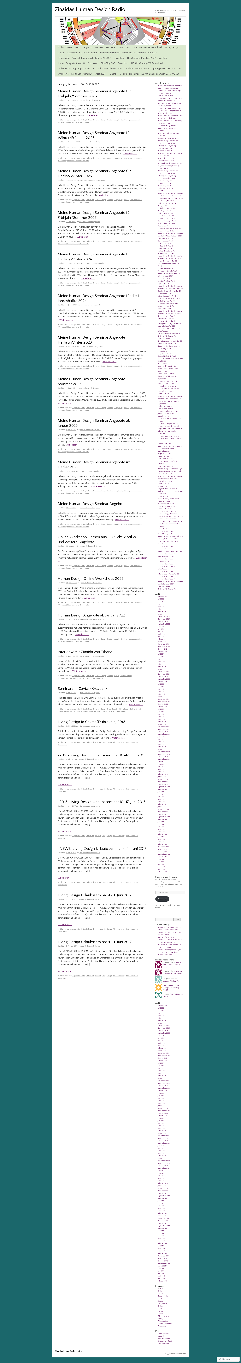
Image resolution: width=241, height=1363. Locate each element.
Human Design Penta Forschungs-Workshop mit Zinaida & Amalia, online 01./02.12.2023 (170, 471)
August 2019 (162, 789)
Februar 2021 (162, 747)
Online (126, 120)
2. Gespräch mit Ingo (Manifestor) (170, 324)
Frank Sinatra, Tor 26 (165, 238)
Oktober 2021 (163, 732)
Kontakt (99, 47)
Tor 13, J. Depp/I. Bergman (167, 514)
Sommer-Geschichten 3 (166, 571)
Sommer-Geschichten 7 (166, 554)
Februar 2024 (162, 667)
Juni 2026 (161, 601)
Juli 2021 (161, 737)
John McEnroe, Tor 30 (166, 216)
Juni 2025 (161, 629)
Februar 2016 (162, 872)
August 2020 (162, 762)
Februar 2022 (162, 722)
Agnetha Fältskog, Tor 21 (166, 281)
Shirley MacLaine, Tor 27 (166, 188)
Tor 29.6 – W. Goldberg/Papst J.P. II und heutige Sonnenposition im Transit (170, 523)
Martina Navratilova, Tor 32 (167, 251)
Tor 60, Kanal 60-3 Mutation (168, 389)
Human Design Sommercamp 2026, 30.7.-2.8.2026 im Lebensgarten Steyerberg (169, 143)
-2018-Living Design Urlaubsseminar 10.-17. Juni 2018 (102, 755)
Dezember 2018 (163, 809)
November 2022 (164, 702)
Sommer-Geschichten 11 (167, 519)
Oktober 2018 (163, 814)
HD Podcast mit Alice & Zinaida (108, 68)
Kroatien (110, 120)
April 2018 (161, 829)
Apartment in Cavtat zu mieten (82, 52)
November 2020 (164, 754)
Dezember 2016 (163, 847)
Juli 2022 (161, 709)
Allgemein (76, 120)
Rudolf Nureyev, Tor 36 (166, 208)
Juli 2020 (161, 764)
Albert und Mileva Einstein (167, 366)
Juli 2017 (161, 837)
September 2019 (164, 787)
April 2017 (161, 839)
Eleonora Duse (163, 496)
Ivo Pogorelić (162, 486)
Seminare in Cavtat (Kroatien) (82, 689)
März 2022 (161, 719)
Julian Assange (163, 331)
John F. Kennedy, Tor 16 (166, 178)
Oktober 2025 (163, 621)
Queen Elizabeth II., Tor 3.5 (168, 356)
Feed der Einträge (164, 1338)
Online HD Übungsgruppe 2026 (74, 68)
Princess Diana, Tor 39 (166, 148)
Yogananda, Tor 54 (164, 226)
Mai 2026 (161, 604)
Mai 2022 (161, 714)
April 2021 (161, 742)
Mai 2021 (161, 739)
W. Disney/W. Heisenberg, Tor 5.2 (170, 436)
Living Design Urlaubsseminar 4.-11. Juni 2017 (95, 895)
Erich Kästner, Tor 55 (165, 213)
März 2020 (162, 772)
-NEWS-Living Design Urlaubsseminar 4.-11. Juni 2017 (102, 849)
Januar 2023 (162, 697)
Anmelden (161, 1336)
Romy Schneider (164, 501)
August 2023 (162, 682)
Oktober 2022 (163, 704)
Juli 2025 (161, 626)
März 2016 (161, 869)
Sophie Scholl (163, 351)
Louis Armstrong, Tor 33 (167, 126)
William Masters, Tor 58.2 (167, 406)
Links (120, 47)
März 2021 (161, 744)
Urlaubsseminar (136, 120)
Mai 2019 (161, 797)
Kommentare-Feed (165, 1341)
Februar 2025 (163, 639)
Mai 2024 (161, 659)
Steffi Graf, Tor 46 (164, 339)
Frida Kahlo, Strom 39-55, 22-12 (169, 329)
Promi (160, 1308)
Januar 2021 (162, 749)
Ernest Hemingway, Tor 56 (167, 261)
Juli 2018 (161, 822)
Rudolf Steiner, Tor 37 (165, 293)
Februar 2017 (162, 844)
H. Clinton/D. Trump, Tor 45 (168, 336)
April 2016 (161, 867)
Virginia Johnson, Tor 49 (166, 218)
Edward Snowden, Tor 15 (167, 268)
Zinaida (160, 421)
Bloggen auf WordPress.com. (175, 1354)
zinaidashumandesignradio (90, 100)
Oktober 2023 (163, 677)
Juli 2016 (161, 859)
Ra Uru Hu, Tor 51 (164, 278)
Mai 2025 (161, 631)
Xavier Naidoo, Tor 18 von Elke (169, 499)
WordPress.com (164, 1344)
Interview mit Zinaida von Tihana (85, 652)
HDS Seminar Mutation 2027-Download (147, 58)
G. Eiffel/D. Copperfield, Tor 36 (169, 424)
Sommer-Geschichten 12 (167, 511)
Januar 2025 (162, 641)
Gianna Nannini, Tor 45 (166, 161)
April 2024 (161, 662)
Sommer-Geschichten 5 (166, 564)
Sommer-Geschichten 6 (166, 559)
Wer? (78, 47)
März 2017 (161, 842)
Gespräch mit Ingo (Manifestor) (169, 334)
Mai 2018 (161, 827)
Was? (69, 47)
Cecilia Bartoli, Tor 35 (165, 168)
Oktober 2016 (163, 852)
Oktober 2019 (163, 784)
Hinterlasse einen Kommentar (78, 122)
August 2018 (162, 819)
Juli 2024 (161, 654)
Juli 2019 (161, 792)
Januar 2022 (162, 724)
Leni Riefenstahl (163, 529)
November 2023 (164, 674)
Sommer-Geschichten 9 (166, 546)
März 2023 (161, 694)
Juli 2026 (161, 599)
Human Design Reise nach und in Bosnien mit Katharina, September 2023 (170, 448)
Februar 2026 (163, 611)
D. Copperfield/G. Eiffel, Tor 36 (169, 504)
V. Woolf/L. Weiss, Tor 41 (167, 386)
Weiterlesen (94, 115)
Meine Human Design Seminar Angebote (91, 504)
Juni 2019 (161, 794)
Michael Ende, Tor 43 (165, 246)
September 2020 (164, 759)
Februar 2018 (162, 834)
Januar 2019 (162, 807)
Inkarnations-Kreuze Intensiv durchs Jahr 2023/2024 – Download (91, 58)
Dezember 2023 (163, 672)
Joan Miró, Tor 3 (163, 191)
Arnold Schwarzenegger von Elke (170, 551)
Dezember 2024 (163, 644)
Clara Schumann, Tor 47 (166, 506)
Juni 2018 (161, 824)
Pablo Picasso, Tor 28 (166, 319)
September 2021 (164, 734)
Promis (160, 1311)
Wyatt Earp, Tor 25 (165, 283)
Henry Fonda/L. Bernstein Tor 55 (170, 341)
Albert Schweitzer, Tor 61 (167, 223)
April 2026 (161, 606)
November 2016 (163, 849)
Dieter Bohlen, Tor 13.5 (166, 384)
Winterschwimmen (110, 52)
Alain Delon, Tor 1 (164, 308)
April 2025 (161, 634)
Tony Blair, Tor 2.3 (164, 354)
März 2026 (161, 609)
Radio (61, 47)
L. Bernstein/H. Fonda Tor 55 (168, 574)
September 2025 (164, 624)
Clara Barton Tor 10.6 (165, 409)
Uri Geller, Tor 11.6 (164, 416)
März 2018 (161, 832)
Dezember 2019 (163, 779)
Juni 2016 (161, 862)
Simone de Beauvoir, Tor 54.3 (168, 401)
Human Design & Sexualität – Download (78, 63)
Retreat (116, 676)
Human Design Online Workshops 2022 (90, 579)
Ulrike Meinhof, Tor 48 (166, 253)
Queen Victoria (163, 561)
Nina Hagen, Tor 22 (164, 211)
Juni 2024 (161, 657)
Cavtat (61, 52)
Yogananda (162, 404)
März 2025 (161, 636)
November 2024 (164, 646)
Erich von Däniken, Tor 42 (167, 203)
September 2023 (164, 679)
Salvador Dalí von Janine (167, 344)
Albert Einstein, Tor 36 (166, 374)
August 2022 (162, 707)
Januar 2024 (162, 669)
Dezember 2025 (164, 616)
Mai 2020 (161, 767)
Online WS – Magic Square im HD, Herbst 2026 (82, 74)
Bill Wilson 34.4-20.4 (165, 459)
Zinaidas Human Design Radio (90, 9)
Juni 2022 (161, 712)
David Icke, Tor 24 (164, 186)
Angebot (87, 47)
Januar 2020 (162, 777)
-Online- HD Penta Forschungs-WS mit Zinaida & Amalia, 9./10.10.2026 (144, 74)
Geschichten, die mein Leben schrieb (144, 47)
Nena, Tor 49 (162, 206)
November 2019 (163, 782)
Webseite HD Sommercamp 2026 (139, 52)
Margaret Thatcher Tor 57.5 (167, 489)
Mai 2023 (161, 689)
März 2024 (161, 664)
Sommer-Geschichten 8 (166, 549)
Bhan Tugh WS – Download (114, 63)
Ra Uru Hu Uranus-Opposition (169, 419)
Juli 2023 (161, 684)
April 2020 (162, 769)
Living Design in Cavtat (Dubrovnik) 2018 (91, 722)
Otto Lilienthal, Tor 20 (166, 181)
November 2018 (163, 812)
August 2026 (162, 596)
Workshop (62, 122)
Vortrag (160, 1318)
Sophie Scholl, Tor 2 (165, 183)
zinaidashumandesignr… (172, 985)
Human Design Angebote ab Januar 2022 (91, 615)
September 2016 (164, 854)
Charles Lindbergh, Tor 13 (167, 221)
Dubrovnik (90, 120)
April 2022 (161, 717)
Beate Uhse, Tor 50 (165, 248)
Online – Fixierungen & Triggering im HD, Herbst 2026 (153, 68)
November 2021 (163, 729)
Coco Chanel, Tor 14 (165, 534)
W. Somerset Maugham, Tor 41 (169, 298)
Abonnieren (162, 899)
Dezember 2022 (163, 699)
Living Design (172, 47)
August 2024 (162, 651)
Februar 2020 (163, 774)
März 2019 (161, 802)
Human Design (100, 120)
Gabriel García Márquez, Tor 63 (169, 291)
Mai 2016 (161, 864)
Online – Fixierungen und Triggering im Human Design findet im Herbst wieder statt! (170, 110)
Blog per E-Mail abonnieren (166, 877)
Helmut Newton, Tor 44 (166, 316)
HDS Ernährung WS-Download (147, 63)
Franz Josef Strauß (164, 509)
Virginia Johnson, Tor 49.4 (167, 381)
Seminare (110, 47)
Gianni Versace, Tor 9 (165, 241)
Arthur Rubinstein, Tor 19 (167, 296)
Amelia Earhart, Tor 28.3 (166, 326)
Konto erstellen (163, 1333)
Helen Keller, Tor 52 (165, 151)
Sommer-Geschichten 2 (166, 576)
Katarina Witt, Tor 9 (165, 444)
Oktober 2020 (163, 757)
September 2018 (164, 817)
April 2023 (161, 692)
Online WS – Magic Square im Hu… (172, 965)
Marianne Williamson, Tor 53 (168, 138)
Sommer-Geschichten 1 (166, 579)
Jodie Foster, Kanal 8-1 (166, 466)
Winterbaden (75, 711)
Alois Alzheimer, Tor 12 (166, 158)
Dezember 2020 (164, 752)
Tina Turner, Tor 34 (164, 243)
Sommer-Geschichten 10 (167, 531)
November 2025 (164, 619)
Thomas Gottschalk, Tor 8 (167, 271)
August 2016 (162, 857)
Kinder (109, 709)
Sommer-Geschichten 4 (166, 566)
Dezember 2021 (163, 727)
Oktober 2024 (163, 649)
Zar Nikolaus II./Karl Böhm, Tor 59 (170, 516)
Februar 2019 (162, 804)
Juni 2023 (161, 687)
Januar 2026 (162, 614)
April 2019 (161, 799)
